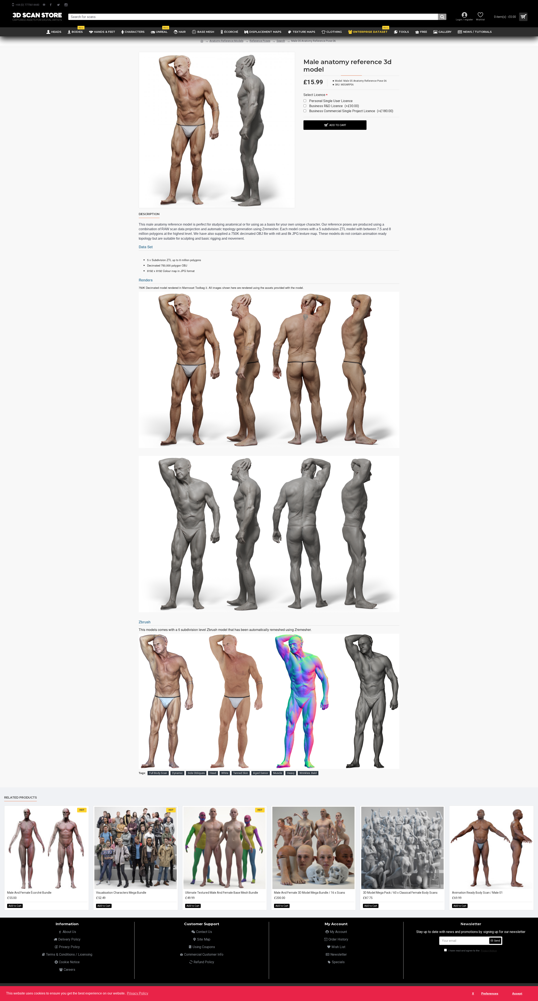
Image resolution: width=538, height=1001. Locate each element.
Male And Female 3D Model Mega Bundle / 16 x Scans (309, 892)
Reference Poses (260, 40)
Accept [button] (517, 993)
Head (213, 773)
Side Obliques (196, 773)
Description (149, 214)
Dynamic (177, 773)
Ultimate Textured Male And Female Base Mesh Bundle (221, 892)
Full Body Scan (158, 773)
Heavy (290, 773)
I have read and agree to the (472, 950)
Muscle (277, 773)
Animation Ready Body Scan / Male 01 (477, 892)
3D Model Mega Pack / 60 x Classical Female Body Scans (400, 892)
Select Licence (314, 95)
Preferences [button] (489, 993)
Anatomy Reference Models (226, 40)
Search (281, 40)
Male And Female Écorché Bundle (29, 892)
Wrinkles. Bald (308, 773)
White (224, 773)
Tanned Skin (240, 773)
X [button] (473, 993)
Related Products (20, 797)
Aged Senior (260, 773)
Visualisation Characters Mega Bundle (121, 892)
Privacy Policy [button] (137, 993)
